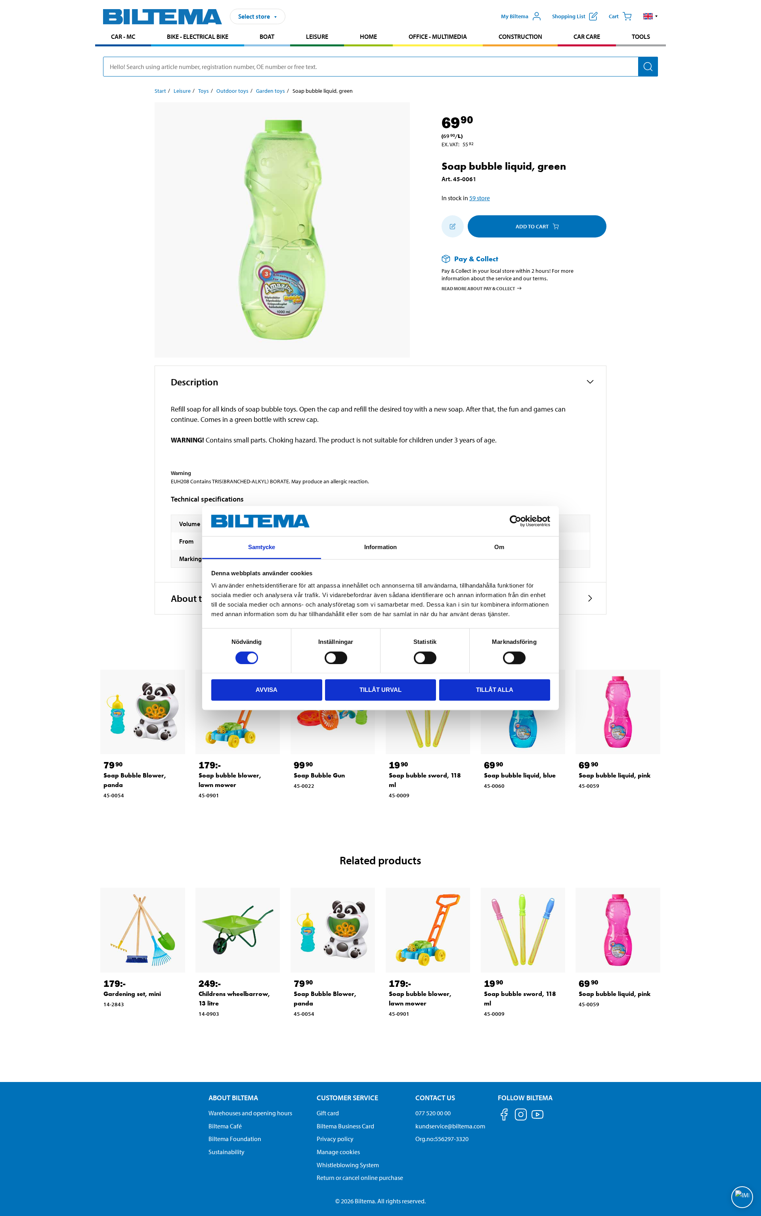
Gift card (328, 1113)
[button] (650, 16)
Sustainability (226, 1152)
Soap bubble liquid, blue (520, 775)
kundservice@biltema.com (450, 1126)
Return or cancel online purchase (360, 1178)
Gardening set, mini (132, 994)
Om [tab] (499, 547)
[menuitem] (123, 37)
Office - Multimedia (438, 36)
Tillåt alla (494, 689)
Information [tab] (380, 547)
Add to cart (532, 226)
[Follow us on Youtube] (537, 1118)
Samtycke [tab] (261, 547)
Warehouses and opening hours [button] (250, 1113)
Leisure (317, 36)
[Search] (648, 67)
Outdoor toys (232, 90)
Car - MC (123, 36)
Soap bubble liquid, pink (615, 775)
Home (368, 36)
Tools (641, 36)
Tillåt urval (380, 689)
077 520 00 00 (433, 1113)
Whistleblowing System (348, 1165)
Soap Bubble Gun (319, 775)
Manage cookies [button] (338, 1152)
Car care (587, 36)
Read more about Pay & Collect (478, 288)
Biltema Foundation (234, 1139)
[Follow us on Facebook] (504, 1116)
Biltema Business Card (345, 1126)
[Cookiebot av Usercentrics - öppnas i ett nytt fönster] (515, 521)
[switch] (336, 657)
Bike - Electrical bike (197, 36)
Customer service (347, 1097)
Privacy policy (335, 1139)
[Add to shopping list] (453, 226)
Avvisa (266, 689)
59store (479, 198)
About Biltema (233, 1097)
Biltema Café (225, 1126)
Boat (267, 36)
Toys (203, 90)
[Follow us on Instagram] (520, 1116)
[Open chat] (742, 1197)
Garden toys (270, 90)
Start (160, 90)
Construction (520, 36)
